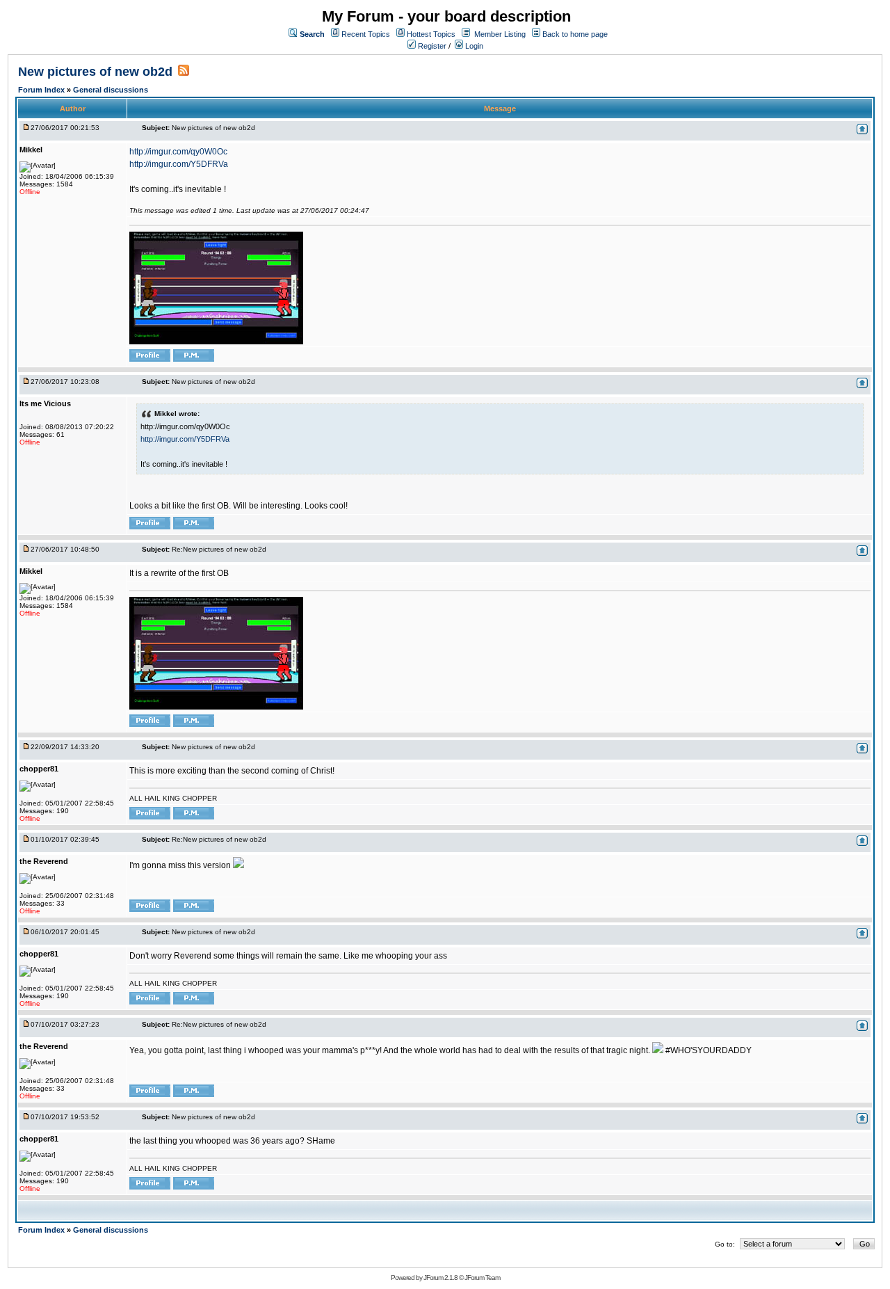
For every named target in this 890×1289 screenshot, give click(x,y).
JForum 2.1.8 (440, 1277)
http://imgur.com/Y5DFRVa (178, 164)
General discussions (110, 90)
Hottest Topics (431, 34)
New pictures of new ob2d (95, 72)
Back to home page (575, 34)
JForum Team (482, 1277)
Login (473, 46)
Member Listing (500, 34)
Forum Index (42, 90)
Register (431, 46)
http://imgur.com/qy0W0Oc (178, 152)
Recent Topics (365, 34)
